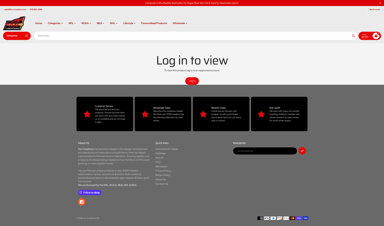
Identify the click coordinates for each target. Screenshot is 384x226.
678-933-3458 (36, 9)
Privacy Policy (163, 170)
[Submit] (302, 150)
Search (160, 157)
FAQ (158, 161)
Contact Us (162, 183)
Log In (192, 81)
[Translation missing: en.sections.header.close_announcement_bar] (380, 3)
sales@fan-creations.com (15, 9)
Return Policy (163, 175)
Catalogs (161, 153)
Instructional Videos (167, 148)
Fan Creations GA (91, 218)
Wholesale (161, 166)
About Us (161, 179)
